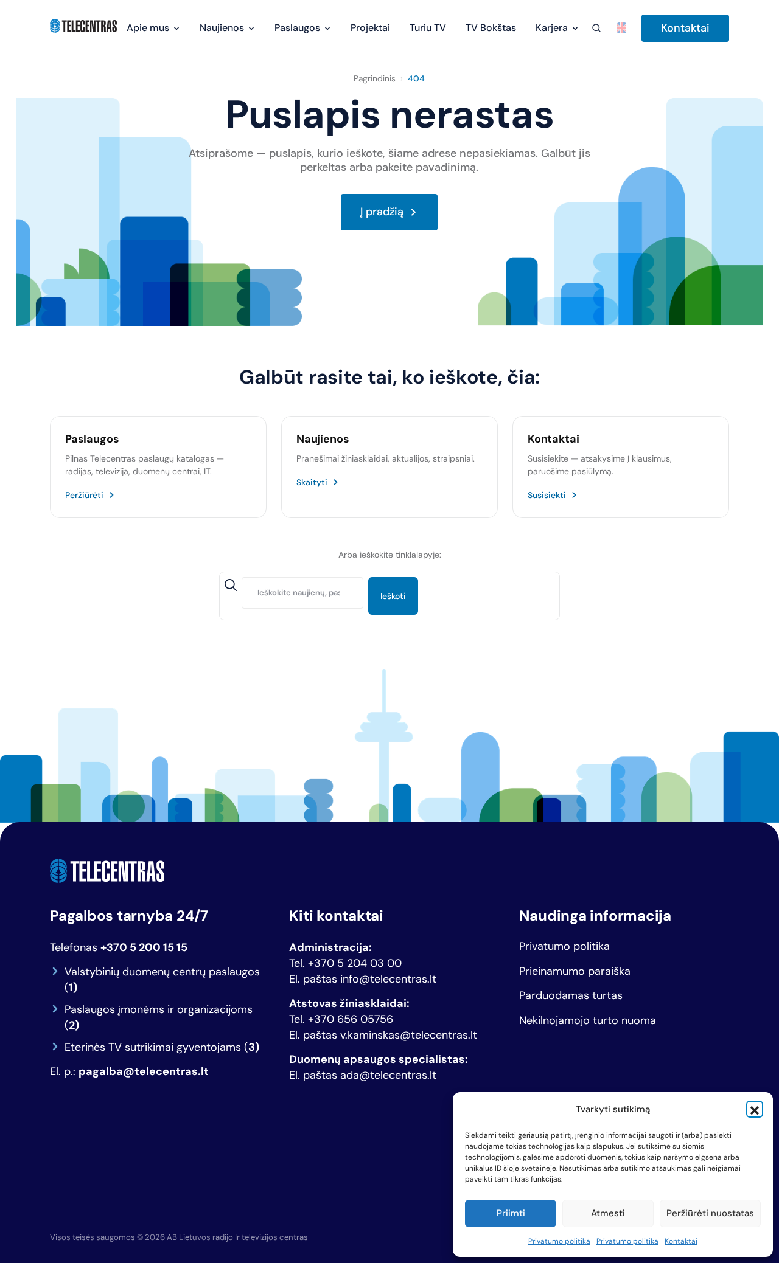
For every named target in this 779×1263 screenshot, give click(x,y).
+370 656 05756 (350, 1019)
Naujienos (222, 27)
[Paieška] (596, 28)
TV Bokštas (491, 27)
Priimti (511, 1213)
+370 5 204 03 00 (355, 963)
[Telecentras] (83, 26)
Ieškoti (393, 595)
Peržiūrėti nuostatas (710, 1213)
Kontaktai (681, 1241)
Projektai (370, 27)
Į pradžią (381, 212)
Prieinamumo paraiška (575, 971)
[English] (621, 27)
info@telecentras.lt (388, 979)
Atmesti (608, 1213)
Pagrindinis (375, 78)
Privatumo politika (559, 1241)
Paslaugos (297, 27)
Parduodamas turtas (571, 996)
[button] (755, 1109)
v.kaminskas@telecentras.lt (408, 1035)
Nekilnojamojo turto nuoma (587, 1021)
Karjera (552, 27)
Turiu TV (428, 27)
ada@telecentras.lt (388, 1075)
